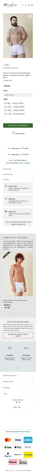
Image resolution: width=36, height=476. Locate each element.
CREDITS (29, 470)
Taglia (5, 99)
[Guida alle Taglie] (18, 188)
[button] (13, 103)
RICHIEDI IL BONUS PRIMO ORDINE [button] (18, 335)
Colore (5, 91)
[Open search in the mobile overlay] (21, 5)
